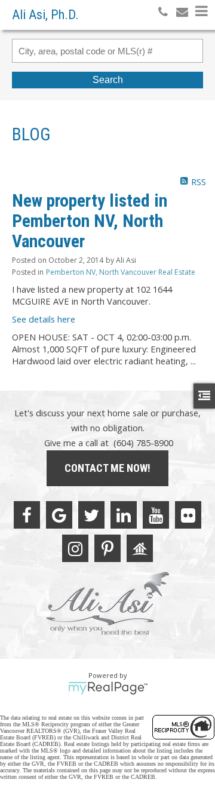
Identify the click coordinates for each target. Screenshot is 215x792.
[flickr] (188, 515)
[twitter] (91, 515)
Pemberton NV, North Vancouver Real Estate (120, 272)
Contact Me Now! (107, 468)
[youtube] (156, 515)
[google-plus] (59, 515)
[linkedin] (123, 515)
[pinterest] (107, 548)
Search (108, 80)
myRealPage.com (107, 688)
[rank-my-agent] (140, 548)
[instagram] (75, 548)
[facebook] (27, 515)
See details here (43, 319)
